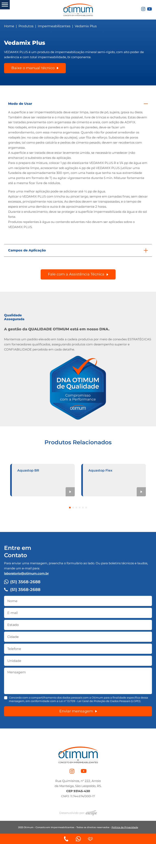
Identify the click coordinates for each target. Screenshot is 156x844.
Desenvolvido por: (72, 813)
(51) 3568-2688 (25, 581)
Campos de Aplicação (27, 250)
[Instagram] (143, 9)
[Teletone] (66, 839)
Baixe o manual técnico (33, 68)
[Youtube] (149, 9)
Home (9, 26)
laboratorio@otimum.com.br (26, 573)
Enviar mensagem (76, 711)
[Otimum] (78, 9)
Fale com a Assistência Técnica (76, 274)
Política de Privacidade (125, 827)
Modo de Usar (20, 104)
